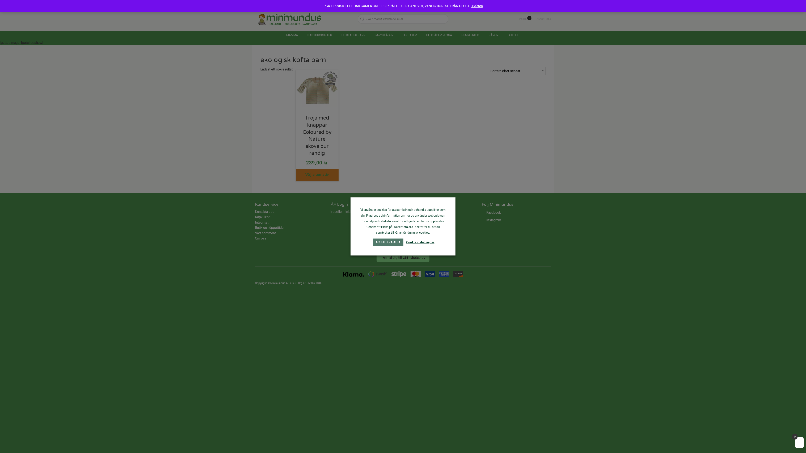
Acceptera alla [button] (388, 242)
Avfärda (477, 6)
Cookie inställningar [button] (420, 242)
